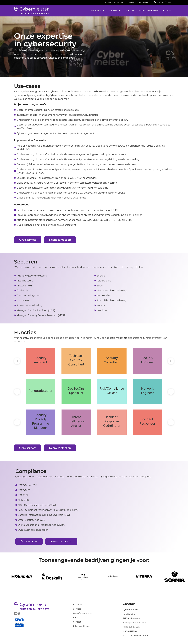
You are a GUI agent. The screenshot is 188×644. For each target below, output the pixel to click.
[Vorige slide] (17, 361)
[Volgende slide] (171, 361)
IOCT (128, 10)
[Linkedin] (15, 613)
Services (113, 10)
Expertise (96, 10)
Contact (167, 10)
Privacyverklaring (81, 626)
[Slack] (18, 613)
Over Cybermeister (148, 10)
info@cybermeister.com (134, 622)
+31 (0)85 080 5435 (131, 627)
